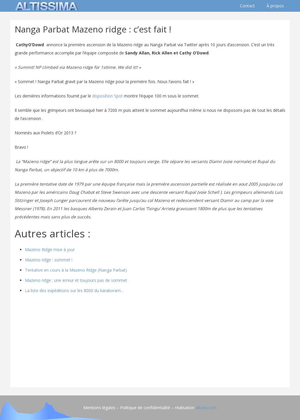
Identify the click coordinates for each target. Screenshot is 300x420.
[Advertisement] (150, 342)
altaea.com (206, 407)
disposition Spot (107, 96)
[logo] (45, 5)
